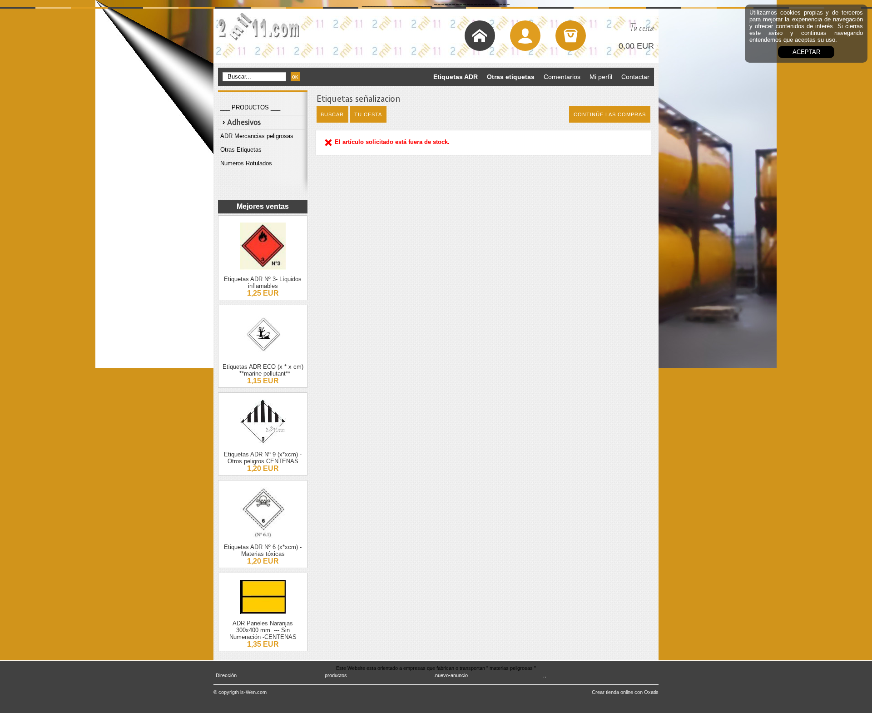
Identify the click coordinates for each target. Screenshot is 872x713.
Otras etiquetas (511, 76)
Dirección (226, 675)
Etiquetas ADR (455, 76)
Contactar (635, 76)
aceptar (806, 52)
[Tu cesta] (570, 35)
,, (544, 675)
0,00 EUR (636, 45)
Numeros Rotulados (246, 163)
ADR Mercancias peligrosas (256, 136)
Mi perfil (601, 76)
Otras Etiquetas (241, 149)
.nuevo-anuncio (451, 675)
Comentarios (562, 76)
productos (336, 675)
